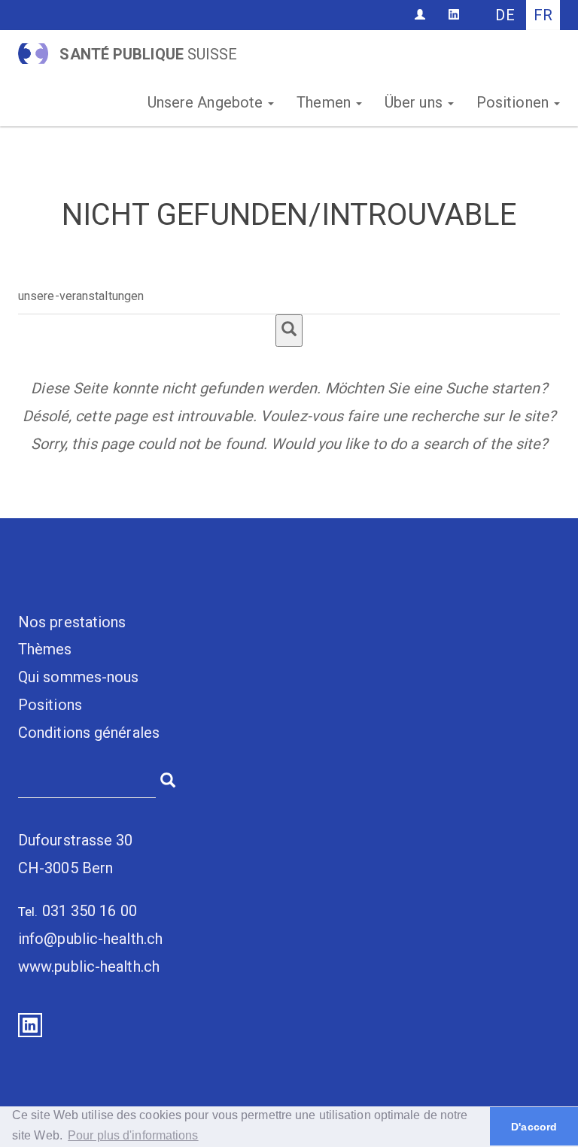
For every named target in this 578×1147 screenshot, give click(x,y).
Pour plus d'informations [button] (133, 1135)
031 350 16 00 (89, 911)
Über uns (415, 102)
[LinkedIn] (453, 14)
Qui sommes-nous (78, 677)
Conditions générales (89, 733)
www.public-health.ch (89, 966)
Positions (50, 705)
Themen (325, 102)
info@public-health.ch (90, 939)
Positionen (514, 102)
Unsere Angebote (207, 102)
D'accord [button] (534, 1127)
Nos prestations (72, 622)
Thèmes (45, 649)
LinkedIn (30, 1025)
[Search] (289, 330)
